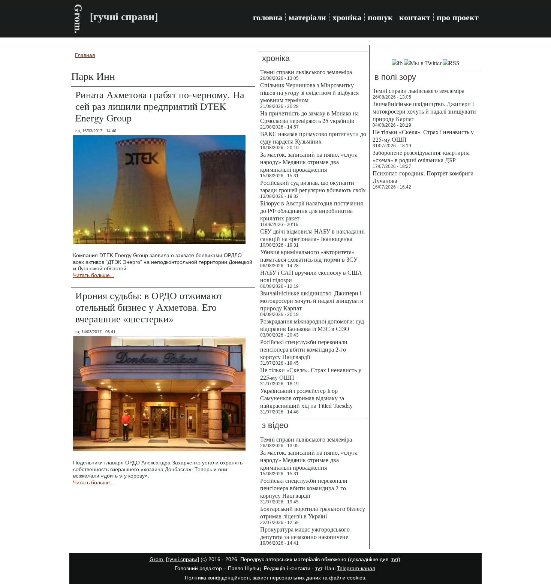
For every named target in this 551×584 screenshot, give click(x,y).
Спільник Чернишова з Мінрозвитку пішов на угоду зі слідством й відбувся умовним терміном (309, 92)
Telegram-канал (356, 568)
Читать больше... (93, 275)
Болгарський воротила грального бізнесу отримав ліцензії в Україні (312, 512)
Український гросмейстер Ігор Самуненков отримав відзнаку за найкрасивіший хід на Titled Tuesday (306, 397)
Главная (85, 55)
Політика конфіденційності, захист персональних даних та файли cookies (275, 578)
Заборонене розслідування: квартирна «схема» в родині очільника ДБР (421, 156)
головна (267, 17)
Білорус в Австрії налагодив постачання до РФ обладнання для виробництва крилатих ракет (311, 210)
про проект (458, 17)
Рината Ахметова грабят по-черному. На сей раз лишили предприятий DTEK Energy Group (159, 106)
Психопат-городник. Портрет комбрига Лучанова (423, 176)
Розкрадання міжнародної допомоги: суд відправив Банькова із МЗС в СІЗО (312, 324)
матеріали (307, 17)
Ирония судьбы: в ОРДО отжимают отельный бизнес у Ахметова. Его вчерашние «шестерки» (148, 307)
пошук (380, 17)
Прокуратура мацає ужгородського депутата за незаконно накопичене (305, 533)
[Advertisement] (426, 307)
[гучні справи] (182, 559)
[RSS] (451, 63)
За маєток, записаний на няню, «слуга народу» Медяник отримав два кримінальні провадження (309, 161)
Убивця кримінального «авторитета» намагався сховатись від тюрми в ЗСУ (309, 255)
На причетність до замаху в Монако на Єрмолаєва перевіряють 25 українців (309, 116)
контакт (414, 17)
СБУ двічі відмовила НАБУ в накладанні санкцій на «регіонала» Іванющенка (312, 235)
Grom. (78, 18)
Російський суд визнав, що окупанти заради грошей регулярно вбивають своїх (313, 186)
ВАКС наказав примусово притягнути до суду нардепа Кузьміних (313, 137)
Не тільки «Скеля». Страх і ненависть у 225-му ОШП (310, 373)
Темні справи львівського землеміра (306, 72)
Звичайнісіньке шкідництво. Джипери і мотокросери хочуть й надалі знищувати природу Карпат (312, 300)
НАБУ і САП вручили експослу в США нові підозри (311, 276)
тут (394, 559)
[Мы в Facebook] (397, 63)
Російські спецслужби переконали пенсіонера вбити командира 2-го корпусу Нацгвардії (303, 349)
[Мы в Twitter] (423, 63)
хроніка (346, 17)
